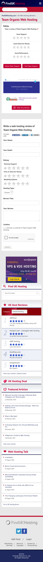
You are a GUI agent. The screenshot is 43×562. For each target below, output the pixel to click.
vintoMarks (9, 457)
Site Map (9, 545)
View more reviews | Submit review (14, 373)
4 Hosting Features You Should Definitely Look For (21, 426)
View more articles (9, 444)
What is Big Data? (11, 416)
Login (29, 539)
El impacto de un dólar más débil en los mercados (19, 486)
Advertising (8, 543)
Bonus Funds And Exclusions (15, 466)
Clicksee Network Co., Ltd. (22, 556)
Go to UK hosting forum (11, 504)
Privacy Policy (32, 545)
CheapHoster (15, 363)
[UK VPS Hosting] (21, 269)
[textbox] (21, 293)
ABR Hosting (15, 341)
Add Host (15, 539)
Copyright (20, 545)
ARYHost (13, 318)
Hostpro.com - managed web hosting (24, 331)
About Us (20, 543)
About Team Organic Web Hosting (12, 66)
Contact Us (31, 543)
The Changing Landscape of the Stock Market (21, 496)
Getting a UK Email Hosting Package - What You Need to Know (22, 406)
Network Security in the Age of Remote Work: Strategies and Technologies (21, 396)
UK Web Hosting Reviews (26, 15)
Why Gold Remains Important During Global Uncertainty (20, 475)
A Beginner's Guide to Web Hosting (17, 435)
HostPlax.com (15, 352)
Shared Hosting (18, 312)
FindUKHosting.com (9, 15)
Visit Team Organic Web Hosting (31, 66)
